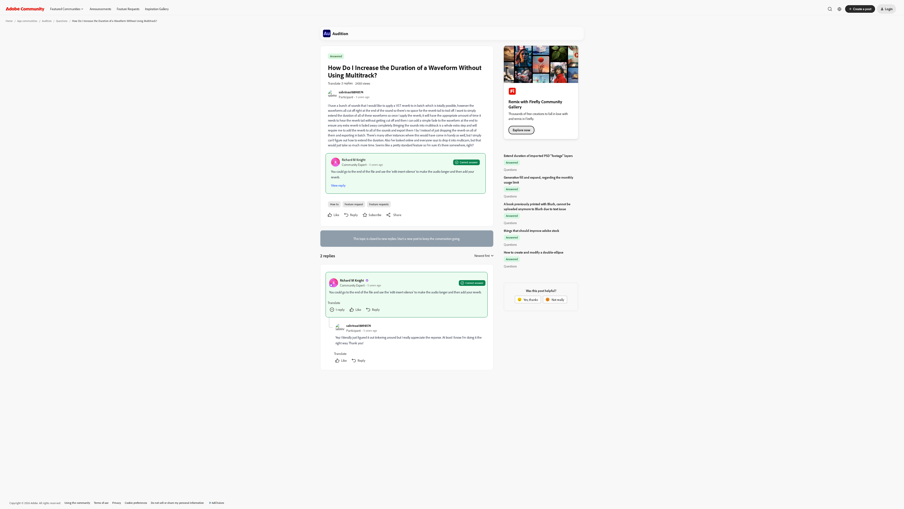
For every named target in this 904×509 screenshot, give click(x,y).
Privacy (116, 503)
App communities (27, 21)
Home (9, 21)
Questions (62, 21)
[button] (860, 9)
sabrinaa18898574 (351, 92)
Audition (47, 21)
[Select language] (839, 9)
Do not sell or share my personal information (177, 503)
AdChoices (218, 503)
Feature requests (379, 204)
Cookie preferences (136, 503)
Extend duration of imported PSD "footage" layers (538, 156)
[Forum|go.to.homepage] (25, 9)
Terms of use (101, 503)
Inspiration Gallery (157, 9)
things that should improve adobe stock (531, 231)
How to (334, 204)
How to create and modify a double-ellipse (533, 252)
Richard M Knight (353, 160)
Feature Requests (128, 9)
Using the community (77, 503)
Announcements (100, 9)
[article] (407, 294)
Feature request (354, 204)
